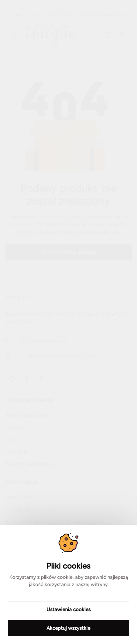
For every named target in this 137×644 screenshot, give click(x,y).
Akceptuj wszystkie (68, 628)
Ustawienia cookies (69, 609)
